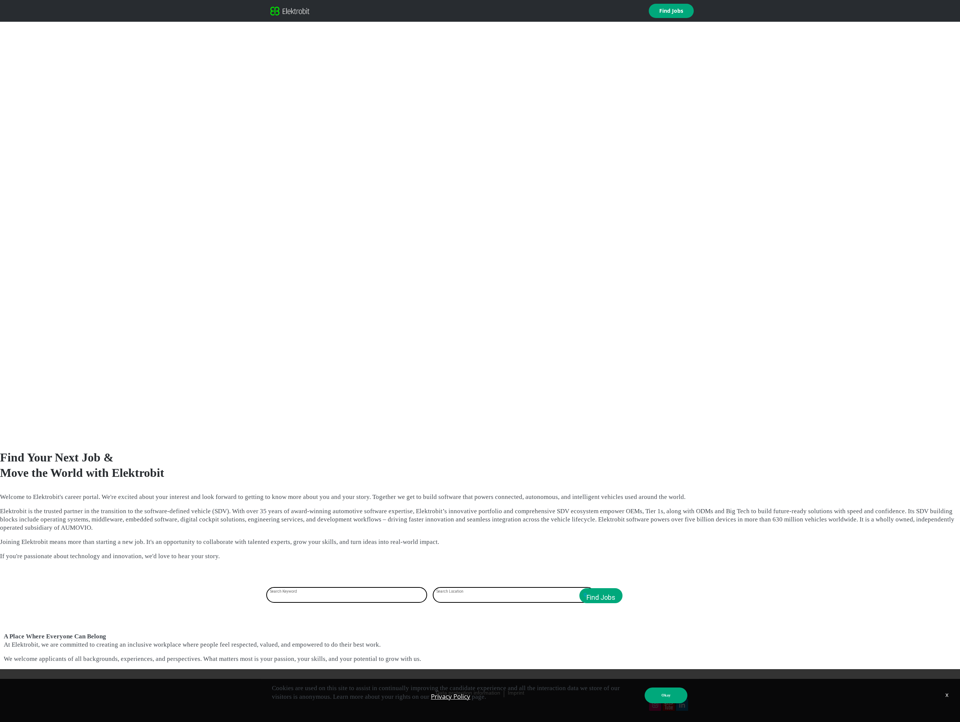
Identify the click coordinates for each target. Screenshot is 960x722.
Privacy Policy (450, 696)
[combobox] (347, 596)
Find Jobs (671, 10)
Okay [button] (666, 695)
